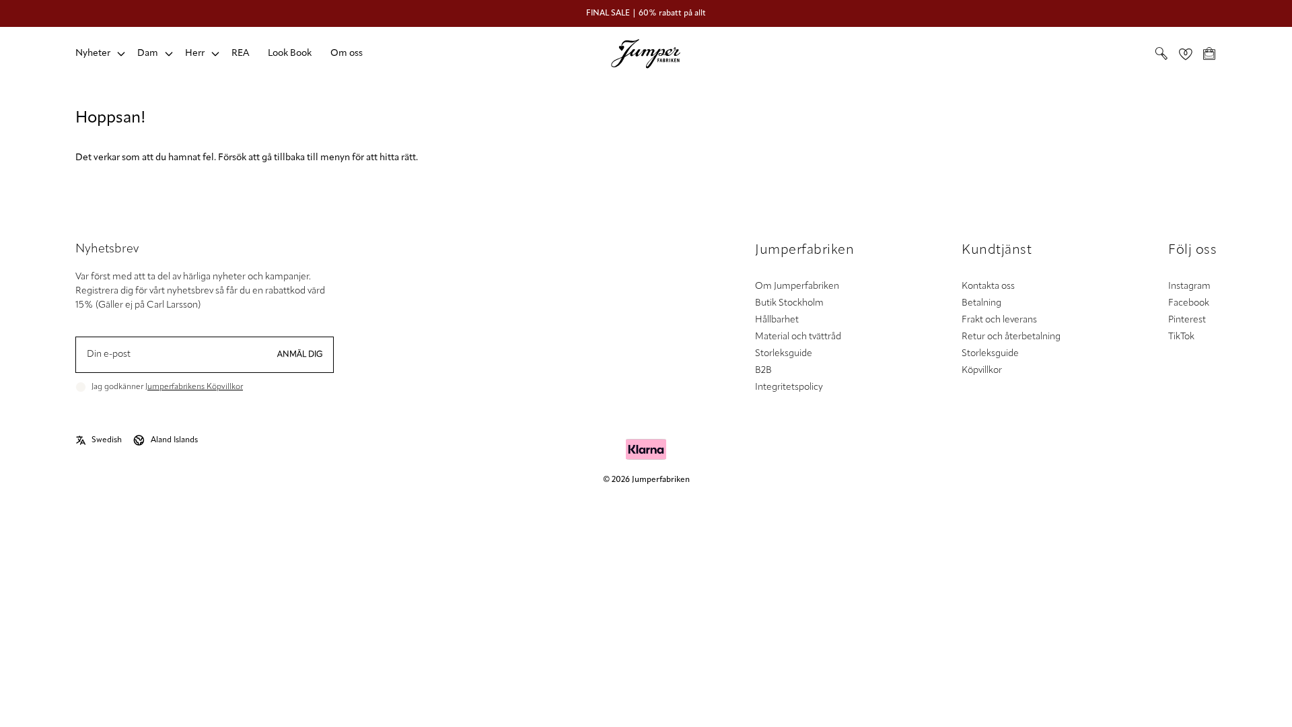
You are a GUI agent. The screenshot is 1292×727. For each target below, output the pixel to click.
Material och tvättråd (798, 337)
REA (240, 53)
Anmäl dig (300, 355)
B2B (763, 371)
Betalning (981, 303)
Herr (195, 53)
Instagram (1189, 286)
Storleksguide (783, 354)
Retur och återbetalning (1011, 337)
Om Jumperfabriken (797, 286)
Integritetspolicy (789, 387)
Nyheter (92, 53)
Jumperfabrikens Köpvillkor (194, 387)
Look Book (290, 53)
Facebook (1188, 303)
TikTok (1181, 337)
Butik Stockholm (789, 303)
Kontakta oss (988, 286)
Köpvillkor (982, 371)
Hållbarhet (777, 320)
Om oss (346, 53)
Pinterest (1187, 320)
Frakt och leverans (999, 320)
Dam (147, 53)
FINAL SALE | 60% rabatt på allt (646, 13)
